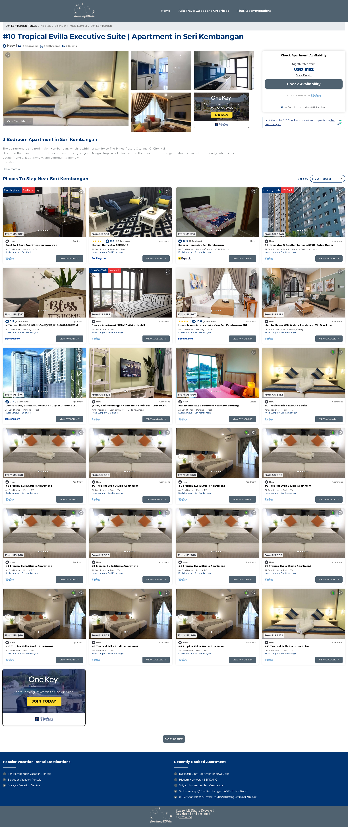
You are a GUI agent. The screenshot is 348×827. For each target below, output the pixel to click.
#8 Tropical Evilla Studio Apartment (288, 485)
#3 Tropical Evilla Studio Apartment (115, 646)
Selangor (60, 25)
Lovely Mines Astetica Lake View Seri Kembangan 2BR (213, 325)
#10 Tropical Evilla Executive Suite (287, 646)
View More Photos (18, 121)
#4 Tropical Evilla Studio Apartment (201, 485)
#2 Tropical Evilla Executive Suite (286, 405)
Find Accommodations (254, 11)
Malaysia (46, 25)
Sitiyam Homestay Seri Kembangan (201, 244)
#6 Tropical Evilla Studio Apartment (201, 565)
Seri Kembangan (101, 25)
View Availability (70, 258)
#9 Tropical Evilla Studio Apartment (28, 565)
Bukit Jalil (26, 252)
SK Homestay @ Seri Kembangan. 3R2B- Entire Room (299, 244)
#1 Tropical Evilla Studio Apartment (115, 565)
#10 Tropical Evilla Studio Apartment (29, 646)
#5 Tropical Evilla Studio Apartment (288, 565)
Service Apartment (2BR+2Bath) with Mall (118, 325)
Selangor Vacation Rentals (24, 779)
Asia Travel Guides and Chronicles (204, 11)
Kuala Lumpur (78, 25)
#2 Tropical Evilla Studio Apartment (28, 485)
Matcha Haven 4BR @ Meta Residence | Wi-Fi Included (299, 325)
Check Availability (304, 84)
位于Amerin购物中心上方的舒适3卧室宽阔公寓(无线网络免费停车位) (41, 325)
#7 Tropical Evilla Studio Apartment (115, 485)
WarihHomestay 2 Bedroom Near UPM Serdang (208, 405)
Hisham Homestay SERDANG (110, 244)
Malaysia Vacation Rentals (24, 785)
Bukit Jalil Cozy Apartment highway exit (31, 244)
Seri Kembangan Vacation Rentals (29, 773)
